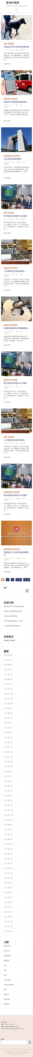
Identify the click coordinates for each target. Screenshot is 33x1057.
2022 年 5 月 (8, 902)
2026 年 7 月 (8, 660)
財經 (5, 213)
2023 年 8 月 (8, 829)
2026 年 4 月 (8, 674)
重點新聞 (6, 999)
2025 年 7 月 (8, 718)
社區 (21, 331)
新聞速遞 (6, 960)
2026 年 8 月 (8, 655)
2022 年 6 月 (8, 897)
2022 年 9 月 (8, 883)
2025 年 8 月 (8, 713)
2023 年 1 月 (8, 863)
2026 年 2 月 (8, 684)
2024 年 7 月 (8, 776)
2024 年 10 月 (8, 762)
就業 (17, 274)
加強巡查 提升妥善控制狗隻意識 (16, 47)
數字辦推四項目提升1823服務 (15, 216)
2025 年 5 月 (8, 728)
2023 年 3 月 (8, 854)
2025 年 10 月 (8, 703)
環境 (5, 43)
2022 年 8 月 (8, 888)
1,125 (19, 580)
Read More (7, 64)
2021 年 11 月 (8, 931)
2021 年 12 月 (8, 926)
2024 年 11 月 (8, 757)
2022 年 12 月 (8, 868)
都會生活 (6, 994)
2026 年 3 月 (8, 679)
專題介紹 (6, 951)
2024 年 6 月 (8, 781)
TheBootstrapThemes (16, 1054)
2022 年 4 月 (8, 907)
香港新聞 (11, 43)
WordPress (16, 1052)
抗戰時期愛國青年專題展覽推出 (16, 328)
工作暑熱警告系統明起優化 (14, 271)
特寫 (5, 970)
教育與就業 (7, 268)
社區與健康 (7, 325)
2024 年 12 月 (8, 752)
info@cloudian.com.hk (11, 1026)
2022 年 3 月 (8, 912)
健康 (17, 331)
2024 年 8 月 (8, 771)
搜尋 (5, 588)
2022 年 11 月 (8, 873)
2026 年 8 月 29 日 (9, 50)
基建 (17, 105)
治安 (5, 965)
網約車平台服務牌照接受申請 (15, 102)
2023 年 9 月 (8, 825)
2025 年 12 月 (8, 694)
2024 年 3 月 (8, 795)
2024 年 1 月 (8, 805)
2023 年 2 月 (8, 859)
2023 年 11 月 (8, 815)
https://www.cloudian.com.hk (13, 1028)
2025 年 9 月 (8, 708)
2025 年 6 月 (8, 723)
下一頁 (27, 580)
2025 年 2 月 (8, 742)
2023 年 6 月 (8, 839)
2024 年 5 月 (8, 786)
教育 (21, 274)
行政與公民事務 (8, 156)
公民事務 (18, 162)
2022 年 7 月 (8, 892)
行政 (23, 162)
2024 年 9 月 (8, 766)
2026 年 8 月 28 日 (9, 219)
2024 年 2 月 (8, 800)
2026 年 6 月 (8, 665)
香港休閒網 (12, 2)
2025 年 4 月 (8, 732)
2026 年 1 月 (8, 689)
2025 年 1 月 (8, 747)
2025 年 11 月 (8, 699)
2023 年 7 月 (8, 834)
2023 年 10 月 (8, 820)
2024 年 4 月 (8, 791)
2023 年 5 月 (8, 844)
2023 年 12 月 (8, 810)
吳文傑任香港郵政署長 (12, 159)
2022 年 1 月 (8, 922)
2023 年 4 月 (8, 849)
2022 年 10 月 (8, 878)
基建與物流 (7, 99)
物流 (21, 105)
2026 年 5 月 (8, 669)
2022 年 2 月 (8, 917)
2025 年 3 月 (8, 737)
